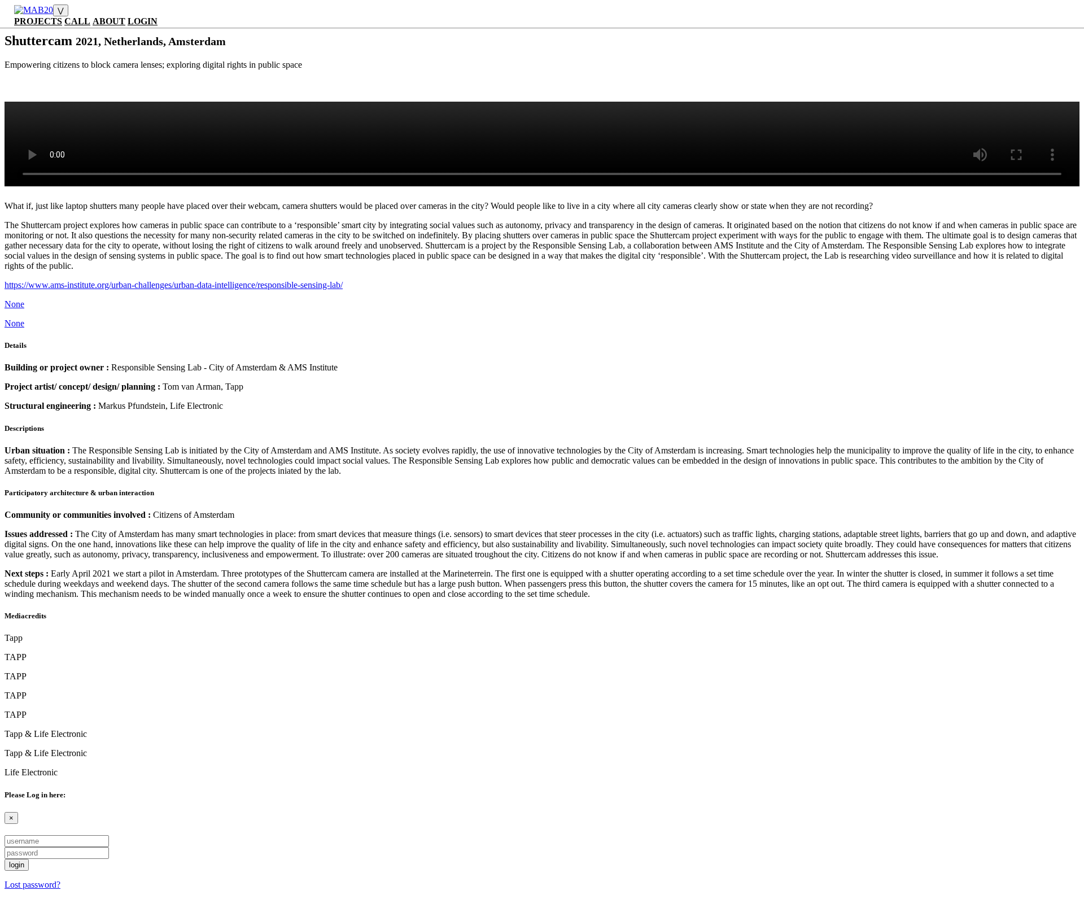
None (14, 304)
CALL (77, 21)
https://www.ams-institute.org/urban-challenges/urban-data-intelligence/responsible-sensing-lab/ (174, 285)
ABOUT (109, 21)
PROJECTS (38, 21)
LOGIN (143, 21)
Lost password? (32, 884)
